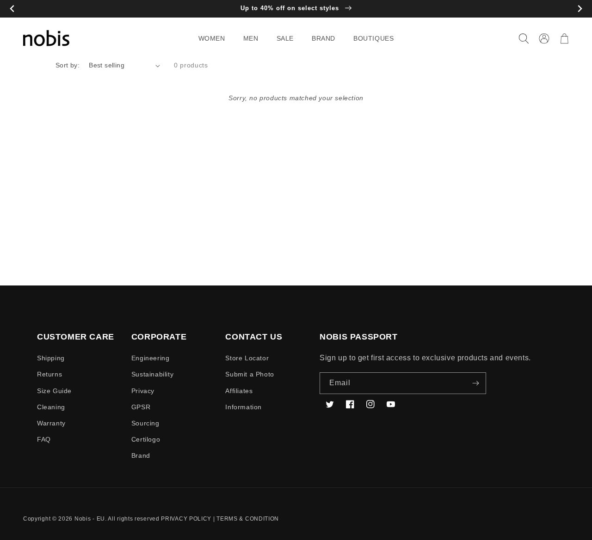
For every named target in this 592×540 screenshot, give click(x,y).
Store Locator (247, 358)
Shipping (51, 358)
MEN (251, 38)
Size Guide (54, 390)
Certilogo (145, 439)
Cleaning (51, 407)
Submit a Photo (249, 374)
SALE (285, 38)
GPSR (140, 407)
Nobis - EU (89, 519)
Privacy (142, 390)
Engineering (150, 358)
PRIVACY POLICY (186, 519)
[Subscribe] (475, 383)
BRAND (323, 38)
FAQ (44, 439)
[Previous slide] (12, 9)
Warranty (51, 423)
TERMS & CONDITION (247, 519)
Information (243, 407)
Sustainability (152, 374)
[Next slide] (580, 9)
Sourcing (145, 423)
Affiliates (239, 390)
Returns (49, 374)
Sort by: (68, 65)
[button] (215, 38)
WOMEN (211, 38)
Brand (140, 455)
